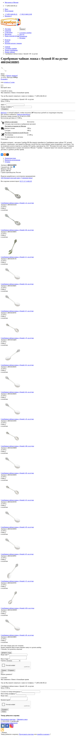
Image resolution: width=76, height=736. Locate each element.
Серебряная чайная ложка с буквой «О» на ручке (17, 500)
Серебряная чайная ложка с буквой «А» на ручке (17, 203)
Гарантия (8, 30)
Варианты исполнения (12, 160)
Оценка (3, 660)
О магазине (8, 32)
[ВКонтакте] (2, 154)
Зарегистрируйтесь (23, 114)
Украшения (23, 36)
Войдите (4, 112)
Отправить (11, 670)
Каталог (22, 29)
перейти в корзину (43, 734)
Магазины (11, 2)
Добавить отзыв (6, 652)
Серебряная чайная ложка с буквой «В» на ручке (17, 230)
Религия (7, 40)
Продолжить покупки (8, 719)
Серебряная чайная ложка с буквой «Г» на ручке (17, 311)
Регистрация (9, 11)
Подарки (22, 38)
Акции (7, 41)
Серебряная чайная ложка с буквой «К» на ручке (17, 392)
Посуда (21, 34)
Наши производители (12, 36)
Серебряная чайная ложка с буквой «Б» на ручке (17, 284)
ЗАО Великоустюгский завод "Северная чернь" (17, 178)
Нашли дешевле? (12, 75)
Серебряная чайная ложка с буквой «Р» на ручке (17, 554)
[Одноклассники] (5, 154)
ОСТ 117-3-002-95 (26, 181)
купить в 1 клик (9, 82)
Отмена (4, 670)
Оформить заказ (22, 719)
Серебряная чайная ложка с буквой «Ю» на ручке (17, 608)
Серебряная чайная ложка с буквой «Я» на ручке (17, 635)
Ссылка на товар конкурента (11, 691)
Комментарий (5, 700)
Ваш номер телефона (8, 693)
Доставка (8, 29)
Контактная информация (9, 723)
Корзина (8, 16)
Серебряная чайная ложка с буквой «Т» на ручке (17, 581)
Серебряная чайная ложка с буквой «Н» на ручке (17, 473)
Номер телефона (7, 107)
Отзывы (7, 162)
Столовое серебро (25, 33)
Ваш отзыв (5, 659)
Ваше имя (5, 655)
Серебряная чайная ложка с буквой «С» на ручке (17, 257)
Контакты (8, 34)
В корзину (4, 79)
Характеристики (10, 158)
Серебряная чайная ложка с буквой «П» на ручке (17, 527)
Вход (6, 9)
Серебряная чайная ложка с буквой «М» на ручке (17, 446)
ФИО (3, 105)
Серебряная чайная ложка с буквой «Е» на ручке (17, 365)
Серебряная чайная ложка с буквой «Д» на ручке (17, 338)
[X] (7, 154)
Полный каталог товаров (13, 43)
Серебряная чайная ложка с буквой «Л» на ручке (17, 419)
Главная (7, 47)
